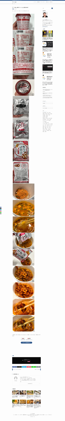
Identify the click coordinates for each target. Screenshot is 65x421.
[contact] (51, 0)
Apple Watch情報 (44, 112)
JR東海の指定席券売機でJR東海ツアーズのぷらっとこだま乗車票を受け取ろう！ (47, 90)
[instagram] (49, 0)
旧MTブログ (21, 414)
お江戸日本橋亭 (44, 119)
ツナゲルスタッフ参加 (45, 123)
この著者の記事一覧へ (30, 383)
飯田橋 (43, 131)
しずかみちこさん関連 (49, 119)
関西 (50, 130)
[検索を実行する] (52, 8)
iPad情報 (51, 113)
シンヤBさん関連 (44, 121)
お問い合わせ (34, 414)
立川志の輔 (49, 129)
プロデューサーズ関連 (50, 123)
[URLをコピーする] (38, 366)
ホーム (14, 414)
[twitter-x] (48, 0)
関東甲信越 (48, 130)
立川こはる (49, 128)
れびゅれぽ (28, 414)
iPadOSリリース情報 (47, 113)
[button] (14, 366)
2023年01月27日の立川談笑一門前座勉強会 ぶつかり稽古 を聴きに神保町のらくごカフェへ (47, 98)
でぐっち (16, 380)
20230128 (44, 91)
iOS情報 (43, 113)
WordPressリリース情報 (45, 118)
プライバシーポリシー (45, 414)
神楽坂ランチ (46, 128)
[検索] (52, 0)
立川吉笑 (44, 129)
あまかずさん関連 (50, 118)
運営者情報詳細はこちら (45, 26)
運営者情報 (25, 414)
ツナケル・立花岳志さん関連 (46, 122)
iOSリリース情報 (48, 112)
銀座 (45, 130)
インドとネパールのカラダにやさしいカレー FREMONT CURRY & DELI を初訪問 (47, 95)
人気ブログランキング (29, 339)
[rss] (50, 0)
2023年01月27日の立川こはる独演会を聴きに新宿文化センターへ (48, 93)
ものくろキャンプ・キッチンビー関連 (46, 120)
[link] (20, 381)
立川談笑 (44, 130)
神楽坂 (43, 128)
